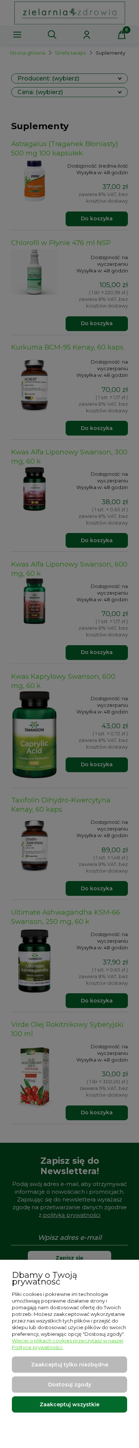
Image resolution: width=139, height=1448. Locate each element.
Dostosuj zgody (69, 1384)
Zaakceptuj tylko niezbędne (69, 1364)
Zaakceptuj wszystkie (69, 1404)
